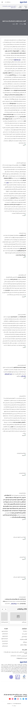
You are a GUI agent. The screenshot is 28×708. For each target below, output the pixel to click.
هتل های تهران (5, 636)
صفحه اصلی (24, 636)
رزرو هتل (25, 642)
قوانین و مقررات (23, 639)
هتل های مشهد (5, 631)
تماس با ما (24, 634)
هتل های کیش (5, 633)
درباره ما (25, 631)
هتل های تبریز (5, 643)
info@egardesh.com (21, 658)
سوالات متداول (23, 645)
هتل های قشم (5, 646)
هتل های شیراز (5, 641)
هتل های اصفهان (4, 638)
